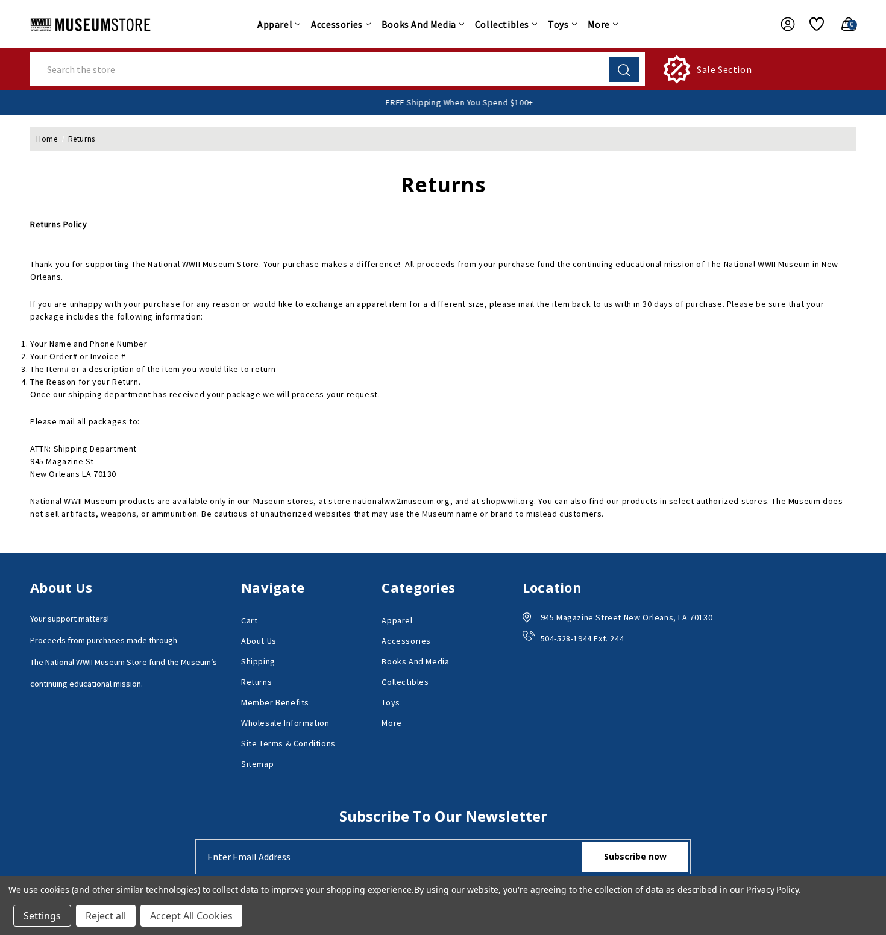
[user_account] (781, 24)
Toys (558, 24)
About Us (259, 640)
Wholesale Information (285, 722)
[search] (624, 69)
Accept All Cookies (191, 915)
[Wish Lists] (812, 24)
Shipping (258, 661)
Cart (249, 620)
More (599, 24)
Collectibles (502, 24)
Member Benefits (275, 702)
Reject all (106, 915)
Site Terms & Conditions (288, 743)
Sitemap (257, 763)
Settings (42, 915)
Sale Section (724, 69)
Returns (256, 681)
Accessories (337, 24)
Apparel (274, 24)
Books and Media (419, 24)
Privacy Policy (772, 889)
